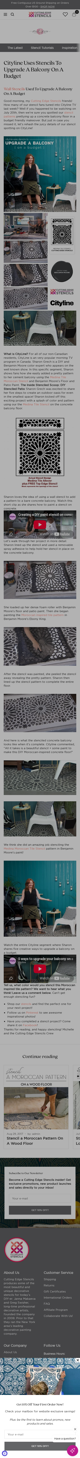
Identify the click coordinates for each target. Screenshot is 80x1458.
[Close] (78, 1360)
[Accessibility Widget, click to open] (4, 1453)
